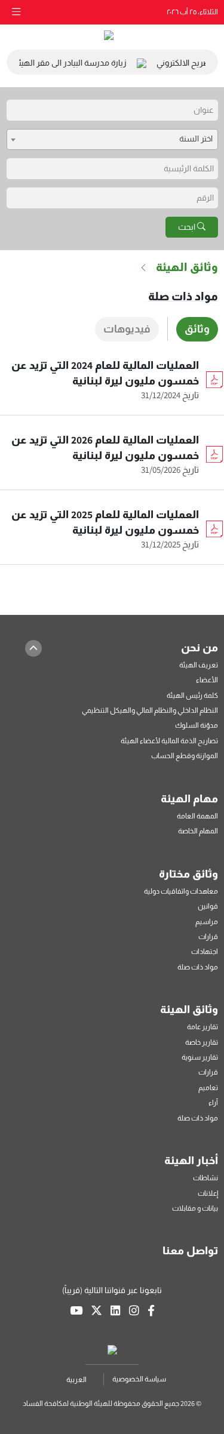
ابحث (187, 226)
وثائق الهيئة (189, 1009)
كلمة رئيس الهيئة (192, 695)
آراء (213, 1102)
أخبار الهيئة (191, 1160)
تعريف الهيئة (198, 665)
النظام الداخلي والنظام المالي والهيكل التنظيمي (150, 710)
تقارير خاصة (201, 1042)
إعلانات (208, 1193)
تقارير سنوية (200, 1057)
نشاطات (205, 1178)
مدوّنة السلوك (196, 725)
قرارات (208, 936)
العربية (76, 1379)
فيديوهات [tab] (127, 329)
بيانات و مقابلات (195, 1208)
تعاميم (208, 1087)
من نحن (199, 647)
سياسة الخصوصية (139, 1379)
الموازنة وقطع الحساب (184, 755)
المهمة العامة (197, 816)
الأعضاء (207, 680)
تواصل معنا (190, 1250)
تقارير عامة (202, 1026)
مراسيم (206, 921)
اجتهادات (204, 951)
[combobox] (112, 139)
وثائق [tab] (197, 329)
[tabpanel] (112, 467)
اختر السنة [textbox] (196, 138)
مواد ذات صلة (183, 296)
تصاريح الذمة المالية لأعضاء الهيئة (169, 741)
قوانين (208, 906)
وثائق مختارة (188, 874)
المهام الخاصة (198, 831)
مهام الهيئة (189, 798)
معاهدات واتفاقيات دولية (181, 891)
